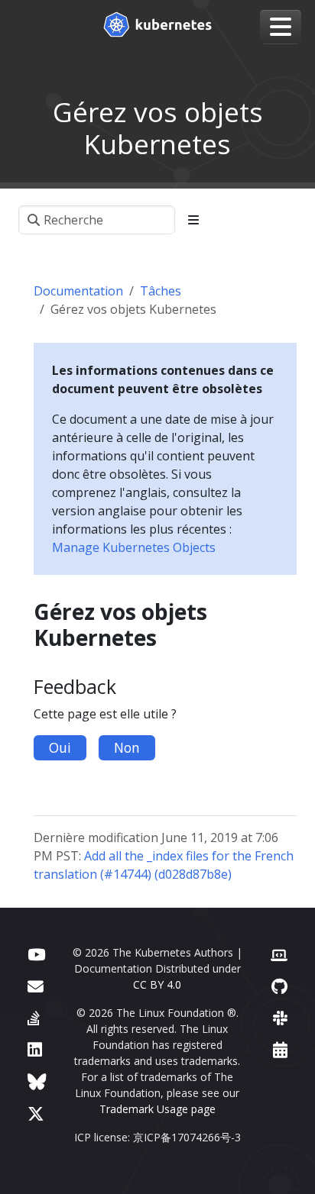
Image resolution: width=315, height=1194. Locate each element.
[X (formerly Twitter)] (36, 1113)
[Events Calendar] (280, 1049)
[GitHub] (279, 986)
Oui (60, 747)
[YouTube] (36, 954)
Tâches (160, 290)
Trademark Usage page (157, 1109)
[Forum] (36, 986)
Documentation (78, 290)
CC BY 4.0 (157, 984)
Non (127, 747)
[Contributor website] (279, 954)
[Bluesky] (37, 1081)
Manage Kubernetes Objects (134, 547)
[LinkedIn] (35, 1049)
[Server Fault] (34, 1018)
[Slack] (280, 1018)
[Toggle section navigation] (193, 220)
